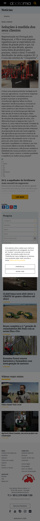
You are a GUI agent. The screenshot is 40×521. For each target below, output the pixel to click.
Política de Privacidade (17, 260)
